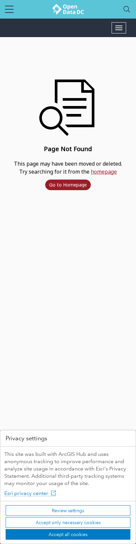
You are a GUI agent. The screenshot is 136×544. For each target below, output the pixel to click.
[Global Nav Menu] (9, 9)
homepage (104, 171)
